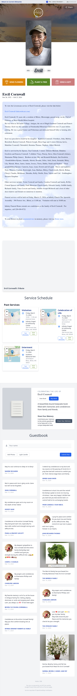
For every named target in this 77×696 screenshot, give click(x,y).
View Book (42, 398)
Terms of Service (44, 687)
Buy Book (54, 398)
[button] (12, 315)
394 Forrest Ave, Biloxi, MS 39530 (31, 328)
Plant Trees (33, 333)
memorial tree (29, 219)
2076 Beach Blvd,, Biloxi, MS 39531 (31, 361)
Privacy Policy (33, 687)
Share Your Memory (63, 421)
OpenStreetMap (40, 690)
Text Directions (25, 333)
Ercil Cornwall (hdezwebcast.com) (17, 111)
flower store (59, 219)
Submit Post (66, 455)
